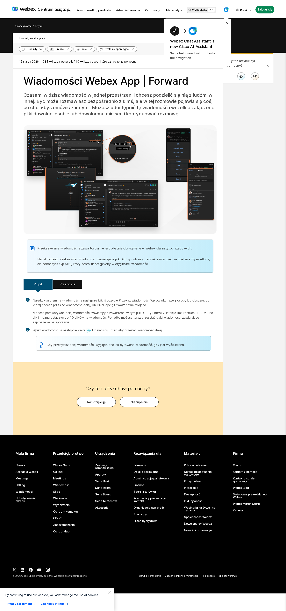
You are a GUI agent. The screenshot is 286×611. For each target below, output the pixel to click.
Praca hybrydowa (145, 521)
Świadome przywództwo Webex (250, 496)
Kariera (238, 510)
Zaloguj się (265, 9)
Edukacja (139, 465)
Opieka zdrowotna (145, 471)
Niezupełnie (139, 402)
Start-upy (140, 514)
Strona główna (23, 26)
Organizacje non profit (148, 507)
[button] (226, 10)
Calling (20, 485)
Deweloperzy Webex (198, 523)
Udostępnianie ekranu (25, 499)
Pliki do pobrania (195, 465)
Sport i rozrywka (144, 491)
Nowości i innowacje (198, 530)
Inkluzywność (193, 501)
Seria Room (103, 487)
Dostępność (192, 494)
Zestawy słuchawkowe (104, 466)
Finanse (138, 485)
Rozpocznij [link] (63, 10)
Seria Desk (102, 481)
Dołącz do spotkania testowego (197, 473)
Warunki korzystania (150, 575)
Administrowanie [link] (128, 10)
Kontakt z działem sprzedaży (245, 480)
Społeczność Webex (197, 517)
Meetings (22, 478)
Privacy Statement (18, 603)
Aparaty (100, 474)
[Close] (109, 593)
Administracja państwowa (151, 478)
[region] (57, 599)
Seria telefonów (106, 501)
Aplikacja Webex (27, 471)
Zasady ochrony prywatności (181, 575)
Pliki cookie (208, 575)
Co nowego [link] (153, 10)
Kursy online (192, 481)
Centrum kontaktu (65, 511)
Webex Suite (61, 465)
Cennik (20, 465)
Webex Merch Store (246, 503)
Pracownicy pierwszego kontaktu (149, 499)
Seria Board (103, 494)
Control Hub (61, 531)
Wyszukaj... (199, 9)
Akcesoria (102, 507)
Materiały (173, 10)
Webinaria (60, 498)
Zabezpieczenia (64, 524)
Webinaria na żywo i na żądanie (199, 509)
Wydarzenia (61, 505)
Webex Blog (241, 487)
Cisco (237, 465)
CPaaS (57, 518)
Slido (56, 491)
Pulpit (38, 284)
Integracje (191, 487)
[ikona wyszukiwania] (190, 10)
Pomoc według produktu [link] (93, 10)
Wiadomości (24, 491)
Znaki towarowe (228, 575)
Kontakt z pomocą (245, 471)
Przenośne (67, 284)
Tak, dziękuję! (96, 402)
